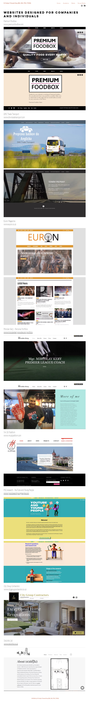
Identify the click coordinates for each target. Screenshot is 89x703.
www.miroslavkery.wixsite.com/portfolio (18, 332)
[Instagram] (82, 6)
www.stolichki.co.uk (11, 643)
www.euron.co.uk (10, 224)
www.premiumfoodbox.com (13, 24)
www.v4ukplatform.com (12, 435)
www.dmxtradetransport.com (14, 117)
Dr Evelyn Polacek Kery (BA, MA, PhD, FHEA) (17, 3)
